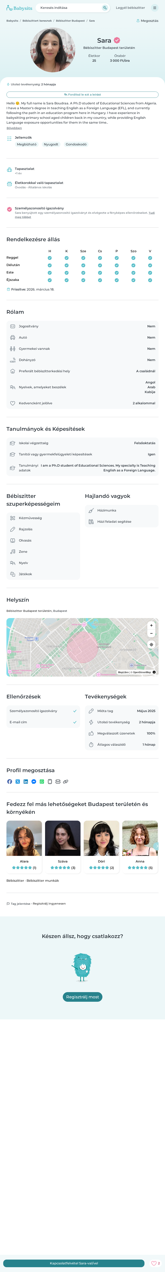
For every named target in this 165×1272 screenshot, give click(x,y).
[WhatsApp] (42, 781)
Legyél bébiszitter (130, 8)
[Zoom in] (151, 625)
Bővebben (14, 128)
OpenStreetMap (142, 672)
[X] (17, 781)
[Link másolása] (65, 781)
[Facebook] (9, 781)
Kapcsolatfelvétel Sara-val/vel (74, 1263)
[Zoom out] (151, 633)
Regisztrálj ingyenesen (49, 903)
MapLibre (123, 672)
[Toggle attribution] (154, 672)
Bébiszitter (15, 881)
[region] (82, 647)
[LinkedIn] (26, 781)
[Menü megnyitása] (155, 8)
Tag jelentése (20, 904)
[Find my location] (151, 645)
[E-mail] (58, 781)
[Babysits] (19, 7)
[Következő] (157, 846)
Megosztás (149, 21)
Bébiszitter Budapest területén (109, 48)
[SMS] (50, 781)
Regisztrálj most (82, 997)
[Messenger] (34, 781)
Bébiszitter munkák (43, 881)
